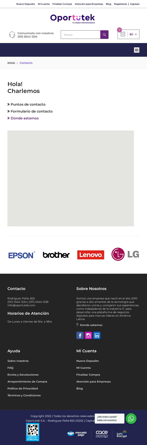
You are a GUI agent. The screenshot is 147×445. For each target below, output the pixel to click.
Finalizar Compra (62, 3)
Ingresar (135, 3)
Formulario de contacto (32, 111)
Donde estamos (25, 118)
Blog (108, 3)
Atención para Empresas (89, 3)
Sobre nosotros (18, 361)
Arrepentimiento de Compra (27, 381)
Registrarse (120, 3)
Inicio (11, 63)
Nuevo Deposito (25, 3)
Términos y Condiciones (24, 395)
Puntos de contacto (28, 104)
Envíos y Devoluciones (22, 374)
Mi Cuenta (44, 3)
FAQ (10, 367)
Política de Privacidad (22, 388)
